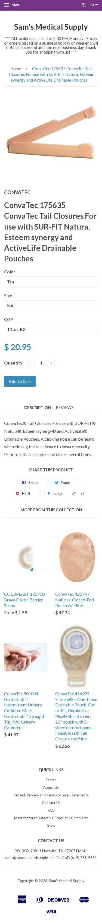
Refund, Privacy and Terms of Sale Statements (51, 795)
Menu (16, 4)
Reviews (65, 407)
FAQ (51, 810)
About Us (51, 787)
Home (15, 68)
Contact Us (51, 803)
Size (8, 295)
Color (10, 271)
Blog (51, 825)
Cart (93, 4)
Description (37, 407)
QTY (8, 319)
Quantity (13, 362)
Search (51, 780)
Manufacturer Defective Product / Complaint (51, 818)
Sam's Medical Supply (51, 26)
